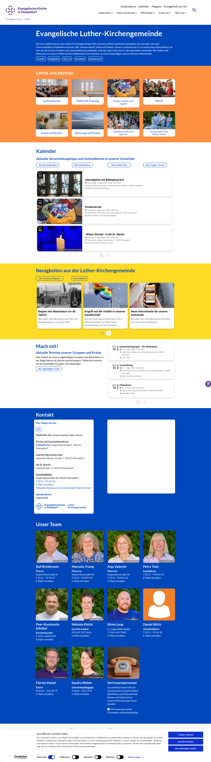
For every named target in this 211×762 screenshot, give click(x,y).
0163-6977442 (117, 632)
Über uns (180, 12)
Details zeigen (134, 757)
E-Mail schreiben (45, 484)
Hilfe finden (147, 12)
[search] (194, 10)
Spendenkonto (44, 494)
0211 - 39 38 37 (46, 577)
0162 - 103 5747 (83, 690)
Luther (27, 19)
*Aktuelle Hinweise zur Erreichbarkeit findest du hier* (64, 487)
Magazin (157, 6)
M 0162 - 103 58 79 (47, 690)
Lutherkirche (43, 444)
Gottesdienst (128, 6)
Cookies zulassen (185, 735)
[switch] (75, 757)
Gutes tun (164, 12)
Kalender (143, 6)
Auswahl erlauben (185, 742)
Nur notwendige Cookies (185, 748)
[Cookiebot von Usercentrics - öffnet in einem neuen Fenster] (20, 757)
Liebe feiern (104, 12)
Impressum (42, 497)
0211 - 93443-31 (118, 577)
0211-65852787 (47, 636)
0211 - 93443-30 (83, 577)
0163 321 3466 (82, 632)
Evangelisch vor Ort (175, 6)
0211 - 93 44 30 (46, 481)
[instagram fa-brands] (38, 429)
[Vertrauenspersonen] (123, 663)
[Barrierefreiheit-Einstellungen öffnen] (208, 383)
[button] (41, 59)
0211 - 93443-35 (154, 574)
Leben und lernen (126, 12)
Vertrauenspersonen (126, 700)
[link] (106, 12)
